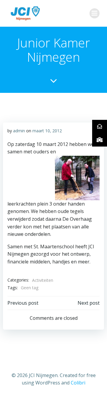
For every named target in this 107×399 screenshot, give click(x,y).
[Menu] (94, 13)
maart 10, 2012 (47, 130)
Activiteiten (42, 280)
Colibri (78, 382)
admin (19, 130)
